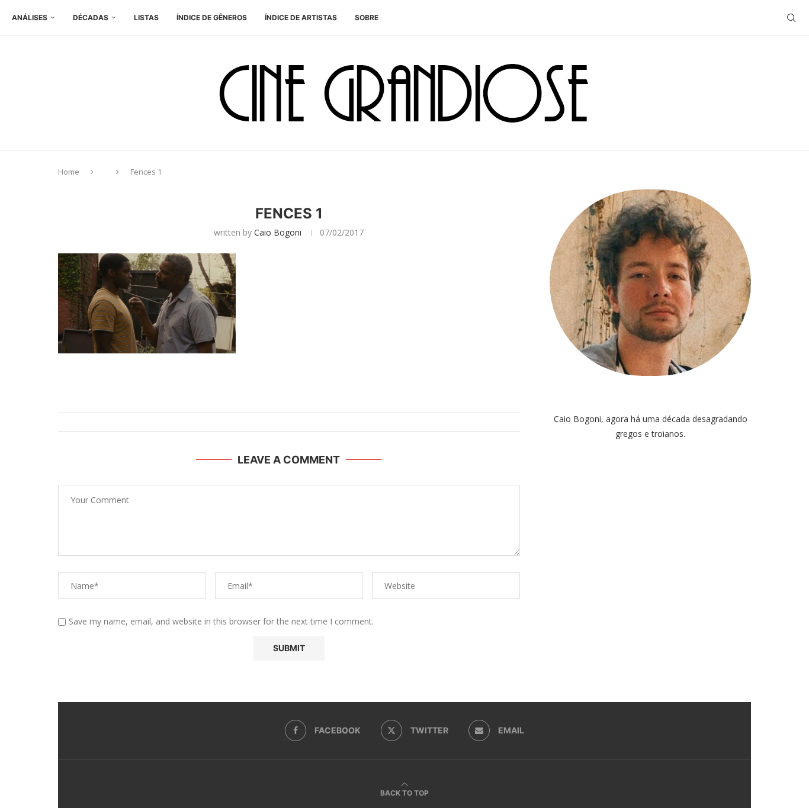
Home (68, 171)
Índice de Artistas (301, 17)
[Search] (791, 18)
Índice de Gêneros (211, 17)
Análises (29, 17)
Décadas (90, 17)
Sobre (366, 17)
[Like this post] (300, 398)
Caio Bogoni (277, 232)
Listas (146, 17)
